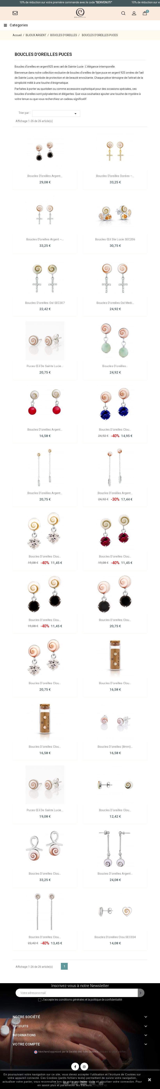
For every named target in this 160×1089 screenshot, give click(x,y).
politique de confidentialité (106, 999)
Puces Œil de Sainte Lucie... (45, 366)
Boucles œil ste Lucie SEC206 (115, 239)
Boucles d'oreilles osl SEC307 (45, 303)
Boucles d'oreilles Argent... (45, 493)
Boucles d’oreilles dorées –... (115, 176)
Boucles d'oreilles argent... (45, 429)
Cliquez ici (100, 1085)
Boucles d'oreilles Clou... (115, 429)
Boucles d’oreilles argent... (45, 176)
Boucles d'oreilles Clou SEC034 (115, 937)
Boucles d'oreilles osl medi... (115, 303)
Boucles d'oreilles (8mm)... (115, 746)
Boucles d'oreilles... (115, 366)
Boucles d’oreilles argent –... (45, 239)
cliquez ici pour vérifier (113, 1051)
